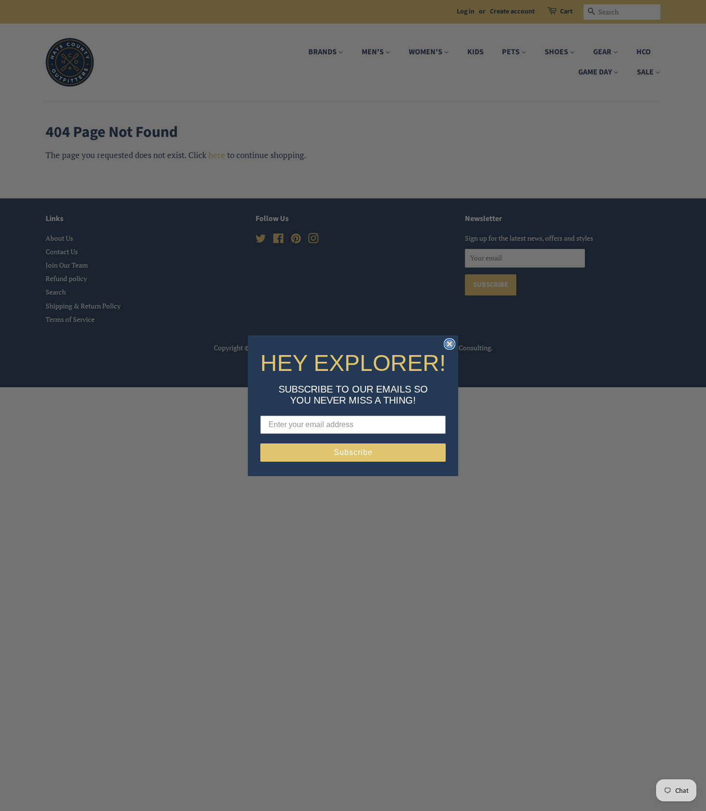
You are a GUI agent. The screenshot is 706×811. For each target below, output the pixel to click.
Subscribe (353, 452)
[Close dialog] (449, 344)
